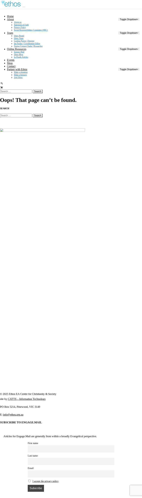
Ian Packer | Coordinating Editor (27, 43)
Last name (33, 455)
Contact (11, 66)
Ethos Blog (18, 54)
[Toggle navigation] (23, 6)
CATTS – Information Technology (27, 398)
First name (33, 443)
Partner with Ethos (17, 69)
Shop (10, 63)
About (10, 19)
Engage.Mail (19, 52)
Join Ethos (18, 77)
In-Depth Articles (21, 57)
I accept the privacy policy (46, 481)
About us (17, 22)
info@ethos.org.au (13, 414)
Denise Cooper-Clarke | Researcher (28, 46)
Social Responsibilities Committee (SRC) (31, 30)
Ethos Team (18, 38)
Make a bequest (20, 75)
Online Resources (16, 49)
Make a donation (21, 72)
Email (31, 468)
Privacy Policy (20, 27)
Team (10, 32)
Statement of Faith (21, 25)
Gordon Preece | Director (24, 41)
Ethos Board (19, 36)
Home (10, 16)
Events (10, 59)
